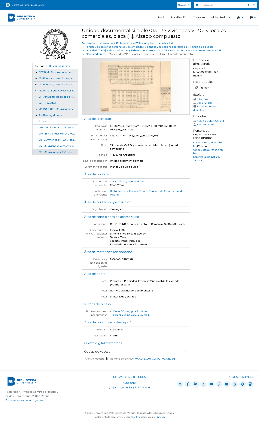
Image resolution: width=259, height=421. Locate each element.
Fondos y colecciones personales (167, 46)
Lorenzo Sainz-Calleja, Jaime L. (131, 315)
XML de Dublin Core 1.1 (210, 120)
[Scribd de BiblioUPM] (234, 384)
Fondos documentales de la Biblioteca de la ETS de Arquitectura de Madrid (127, 43)
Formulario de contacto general (24, 400)
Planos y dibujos (95, 54)
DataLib (160, 417)
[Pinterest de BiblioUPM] (219, 384)
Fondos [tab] (39, 66)
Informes (202, 99)
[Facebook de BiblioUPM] (188, 384)
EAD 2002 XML (206, 124)
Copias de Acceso (97, 351)
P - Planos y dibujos (50, 115)
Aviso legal (129, 382)
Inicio (161, 17)
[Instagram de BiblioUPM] (203, 384)
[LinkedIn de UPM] (195, 384)
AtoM (134, 417)
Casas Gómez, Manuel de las (127, 181)
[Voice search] (248, 5)
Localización (179, 17)
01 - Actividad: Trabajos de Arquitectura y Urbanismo (71, 96)
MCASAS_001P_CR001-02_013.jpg (155, 358)
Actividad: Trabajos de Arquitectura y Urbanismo (115, 50)
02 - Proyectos (47, 103)
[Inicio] (21, 18)
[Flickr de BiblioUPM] (227, 384)
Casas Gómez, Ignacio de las (130, 311)
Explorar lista (205, 103)
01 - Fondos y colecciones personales (61, 84)
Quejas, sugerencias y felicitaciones (129, 387)
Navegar (183, 5)
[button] (239, 17)
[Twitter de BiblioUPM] (180, 384)
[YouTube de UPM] (211, 384)
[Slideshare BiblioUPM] (250, 384)
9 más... (43, 121)
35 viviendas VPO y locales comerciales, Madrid (192, 50)
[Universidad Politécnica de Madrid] (25, 5)
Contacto (199, 17)
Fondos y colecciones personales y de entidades (114, 46)
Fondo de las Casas (201, 46)
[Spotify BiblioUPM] (242, 384)
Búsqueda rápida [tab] (59, 66)
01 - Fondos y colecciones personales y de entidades (70, 78)
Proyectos (154, 50)
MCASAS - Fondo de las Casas (56, 90)
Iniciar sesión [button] (219, 17)
